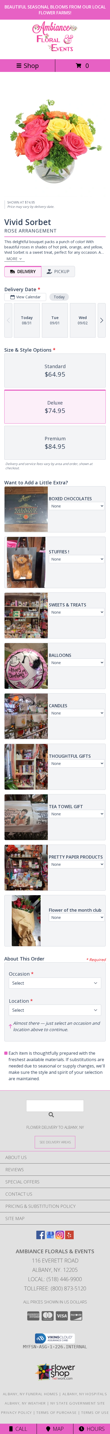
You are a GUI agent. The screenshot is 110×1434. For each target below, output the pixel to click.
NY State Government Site (77, 1403)
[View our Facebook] (40, 1237)
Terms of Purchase (56, 1412)
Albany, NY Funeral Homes (30, 1394)
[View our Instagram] (60, 1237)
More (11, 258)
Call (20, 1428)
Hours (94, 1428)
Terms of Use (95, 1412)
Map (57, 1428)
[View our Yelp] (69, 1237)
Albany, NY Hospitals (84, 1394)
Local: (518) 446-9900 (55, 1279)
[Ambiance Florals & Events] (55, 51)
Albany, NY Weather (25, 1403)
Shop (31, 65)
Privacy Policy (16, 1412)
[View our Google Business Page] (50, 1237)
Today (59, 296)
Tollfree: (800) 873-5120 (55, 1288)
